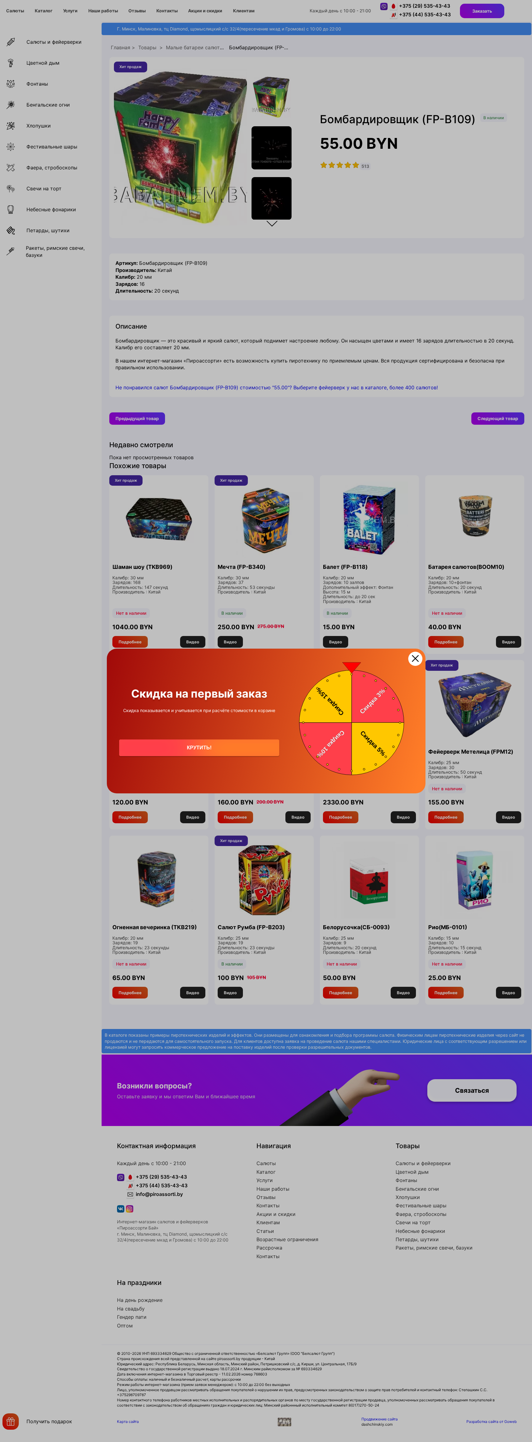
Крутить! (199, 747)
